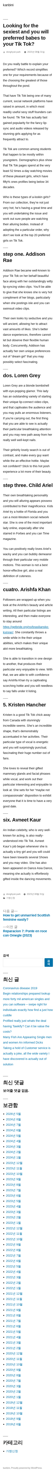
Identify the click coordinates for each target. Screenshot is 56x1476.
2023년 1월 (13, 1222)
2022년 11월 (14, 1233)
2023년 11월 (14, 1168)
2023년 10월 (14, 1174)
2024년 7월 (13, 1124)
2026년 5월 (13, 1114)
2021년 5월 (13, 1331)
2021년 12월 (14, 1293)
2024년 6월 (13, 1130)
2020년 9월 (13, 1369)
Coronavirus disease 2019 (20, 988)
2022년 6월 (13, 1261)
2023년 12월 (14, 1163)
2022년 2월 (13, 1282)
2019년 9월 (13, 1418)
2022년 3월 (13, 1277)
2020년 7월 (13, 1380)
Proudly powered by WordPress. (26, 1468)
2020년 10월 (14, 1364)
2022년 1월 (13, 1288)
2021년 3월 (13, 1342)
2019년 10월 (14, 1413)
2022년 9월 (13, 1244)
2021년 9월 (13, 1310)
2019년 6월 (13, 1424)
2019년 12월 (14, 1402)
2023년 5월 (13, 1201)
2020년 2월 (13, 1391)
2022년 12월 (14, 1228)
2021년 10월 (14, 1304)
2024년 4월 (13, 1141)
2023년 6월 (13, 1195)
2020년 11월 (14, 1359)
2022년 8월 (13, 1250)
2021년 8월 (13, 1315)
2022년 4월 (13, 1271)
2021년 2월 (13, 1348)
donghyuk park (13, 52)
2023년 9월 (13, 1179)
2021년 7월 (13, 1321)
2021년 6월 (13, 1326)
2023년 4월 (13, 1206)
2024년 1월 (13, 1157)
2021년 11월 (14, 1299)
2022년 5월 (13, 1266)
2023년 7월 (13, 1190)
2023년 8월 (13, 1184)
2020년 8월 (13, 1375)
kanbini (8, 5)
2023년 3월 (13, 1212)
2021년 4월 (13, 1337)
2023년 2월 (13, 1217)
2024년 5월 (13, 1135)
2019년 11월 (14, 1408)
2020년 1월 (13, 1397)
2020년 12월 (14, 1353)
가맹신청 (10, 898)
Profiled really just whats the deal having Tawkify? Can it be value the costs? (26, 1026)
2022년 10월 (14, 1239)
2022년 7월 (13, 1255)
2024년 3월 (13, 1146)
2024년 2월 (13, 1152)
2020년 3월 (13, 1386)
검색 (6, 955)
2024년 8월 (13, 1119)
